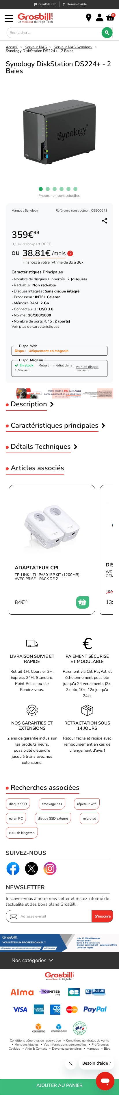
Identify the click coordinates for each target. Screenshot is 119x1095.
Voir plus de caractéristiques (35, 327)
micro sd (89, 818)
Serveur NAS (36, 47)
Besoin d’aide (77, 4)
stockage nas (52, 804)
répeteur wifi (86, 804)
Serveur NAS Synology (73, 47)
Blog (107, 1048)
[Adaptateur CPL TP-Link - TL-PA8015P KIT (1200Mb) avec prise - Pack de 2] (52, 549)
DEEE (46, 244)
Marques (93, 1048)
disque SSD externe (53, 818)
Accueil (12, 47)
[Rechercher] (106, 32)
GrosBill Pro (47, 4)
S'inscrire (103, 916)
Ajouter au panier (59, 1085)
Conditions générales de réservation (35, 1040)
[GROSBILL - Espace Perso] (99, 17)
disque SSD (18, 804)
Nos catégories (29, 961)
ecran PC (16, 818)
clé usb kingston (22, 833)
